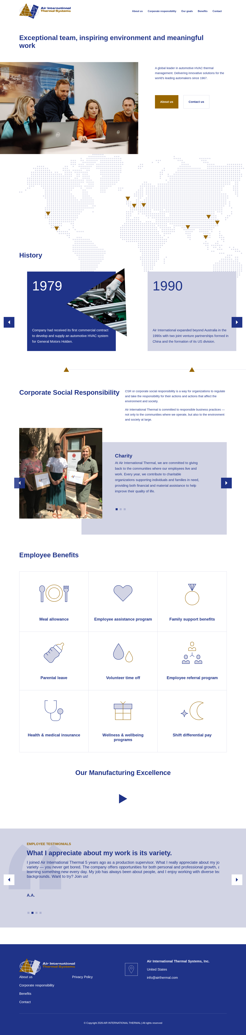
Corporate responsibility (162, 11)
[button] (9, 322)
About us (137, 11)
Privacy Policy (82, 977)
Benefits (203, 11)
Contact (217, 11)
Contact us (196, 101)
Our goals (187, 11)
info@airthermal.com (162, 977)
